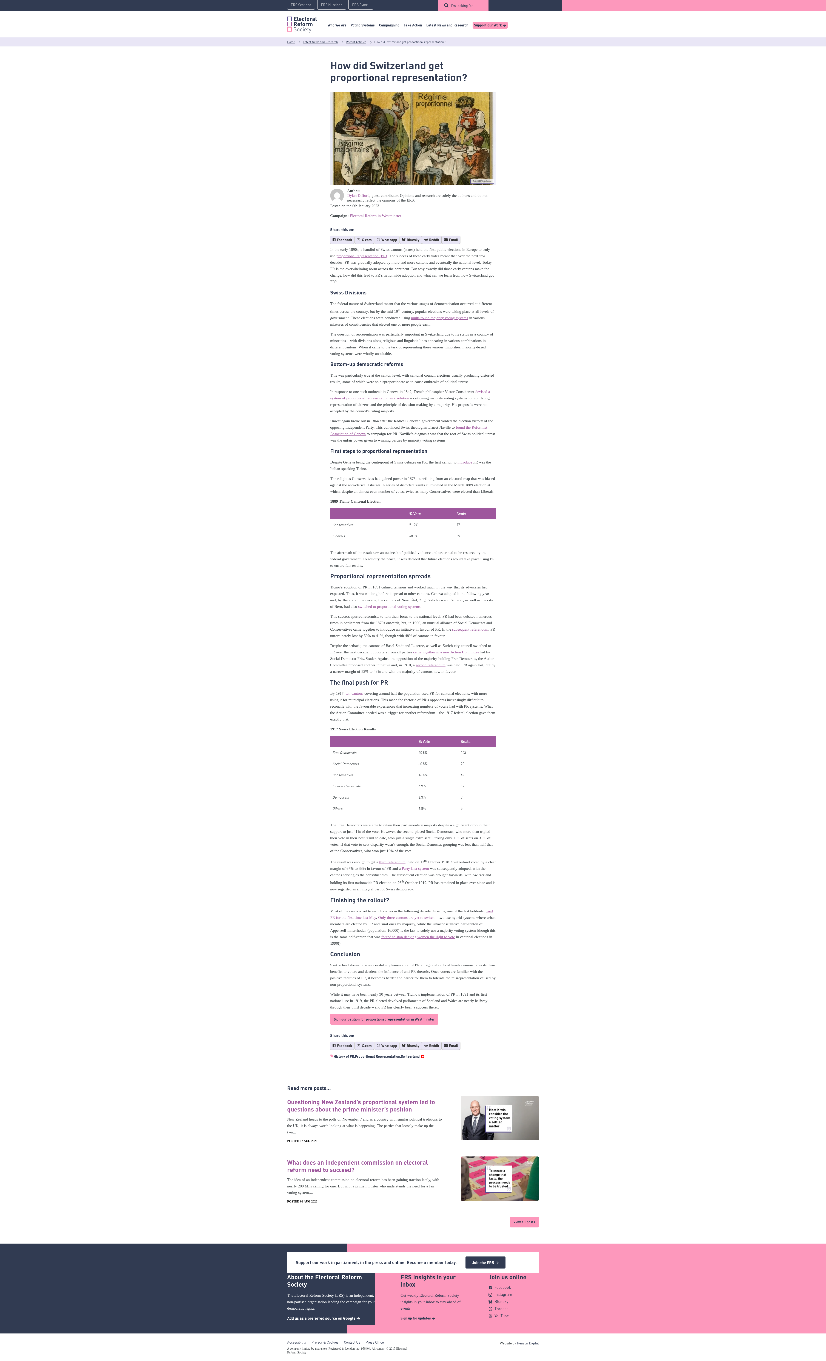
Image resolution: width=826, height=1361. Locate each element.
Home (291, 42)
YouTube (502, 1315)
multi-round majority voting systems (439, 318)
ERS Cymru (361, 5)
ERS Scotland (301, 5)
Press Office (375, 1342)
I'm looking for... (463, 5)
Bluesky (412, 240)
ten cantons (354, 693)
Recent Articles (356, 42)
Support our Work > (490, 25)
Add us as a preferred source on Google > (323, 1318)
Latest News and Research (447, 25)
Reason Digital (528, 1343)
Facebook (344, 240)
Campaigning (389, 25)
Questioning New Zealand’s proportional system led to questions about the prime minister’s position (361, 1105)
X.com (366, 240)
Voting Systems (363, 25)
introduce (465, 462)
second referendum (430, 665)
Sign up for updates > (418, 1318)
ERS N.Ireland (331, 5)
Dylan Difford (358, 195)
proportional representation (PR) (361, 256)
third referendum (392, 862)
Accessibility (296, 1342)
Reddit (433, 240)
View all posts (524, 1222)
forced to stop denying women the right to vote (418, 937)
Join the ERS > (485, 1262)
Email (453, 240)
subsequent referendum (470, 629)
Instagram (503, 1294)
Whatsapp (389, 240)
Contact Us (352, 1342)
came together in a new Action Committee (446, 652)
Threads (502, 1308)
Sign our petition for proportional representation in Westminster (384, 1019)
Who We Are (337, 25)
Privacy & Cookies (325, 1342)
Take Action (413, 25)
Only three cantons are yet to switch (406, 917)
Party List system (415, 868)
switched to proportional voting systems (389, 606)
